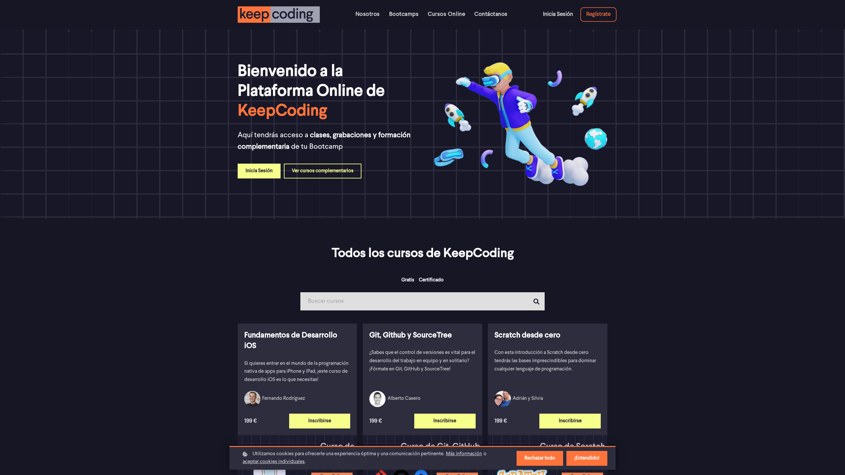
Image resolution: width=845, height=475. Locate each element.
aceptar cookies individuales (274, 461)
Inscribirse (319, 421)
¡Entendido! (586, 458)
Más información (464, 454)
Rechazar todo (539, 458)
